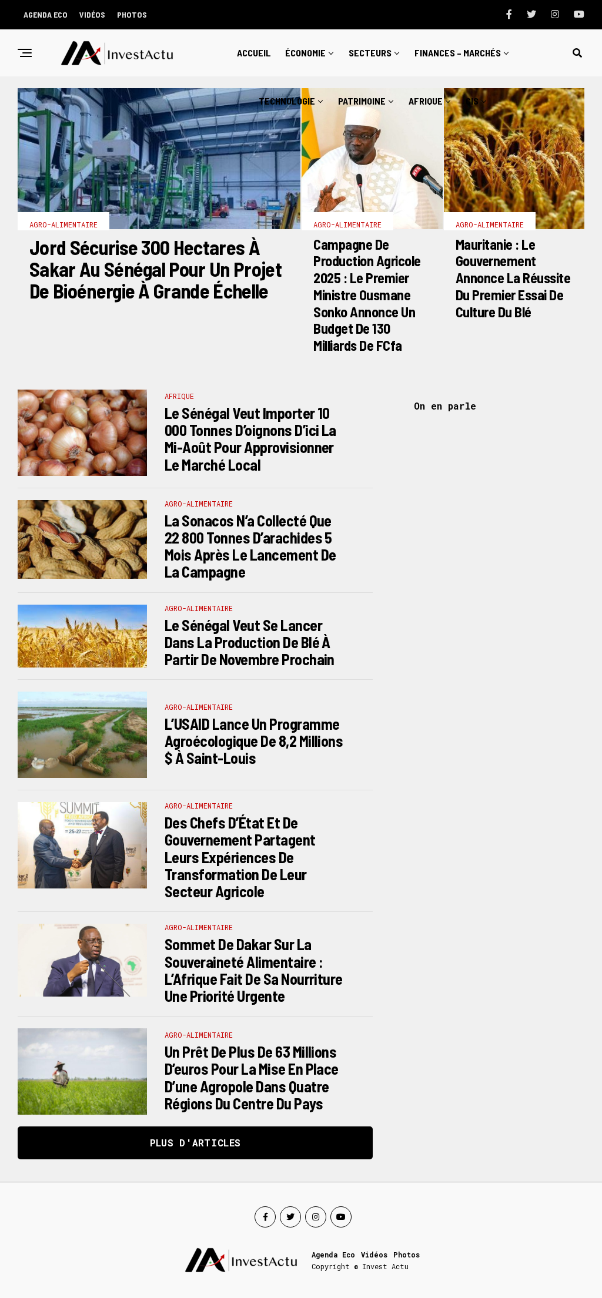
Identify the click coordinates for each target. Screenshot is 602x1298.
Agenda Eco (46, 14)
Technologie (287, 100)
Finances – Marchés (457, 52)
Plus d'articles (195, 1142)
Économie (305, 52)
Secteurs (370, 52)
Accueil (254, 52)
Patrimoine (362, 100)
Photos (132, 14)
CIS (472, 100)
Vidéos (92, 14)
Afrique (426, 100)
